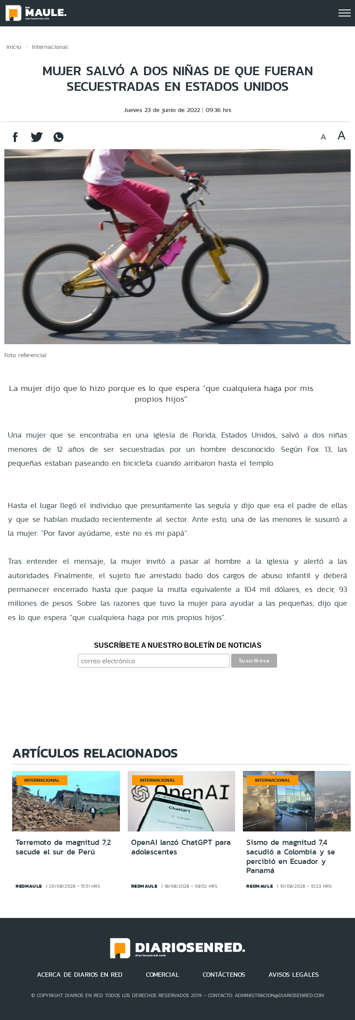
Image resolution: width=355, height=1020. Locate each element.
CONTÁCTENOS (224, 974)
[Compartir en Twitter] (36, 141)
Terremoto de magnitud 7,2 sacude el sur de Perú (63, 847)
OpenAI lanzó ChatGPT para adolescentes (181, 847)
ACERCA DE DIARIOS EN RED (80, 974)
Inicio (13, 47)
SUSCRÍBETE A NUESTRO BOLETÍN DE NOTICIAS (177, 645)
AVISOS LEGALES (293, 974)
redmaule (29, 886)
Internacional (50, 47)
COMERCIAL (162, 974)
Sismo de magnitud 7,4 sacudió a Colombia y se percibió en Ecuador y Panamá (290, 856)
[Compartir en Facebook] (15, 141)
